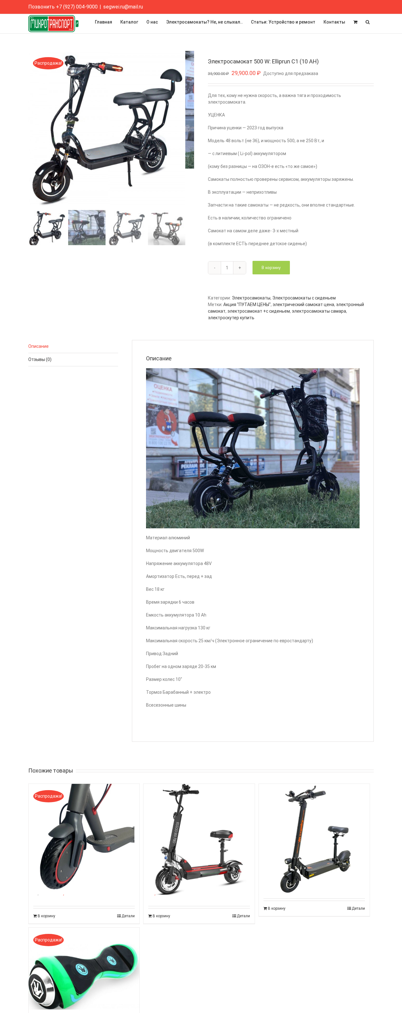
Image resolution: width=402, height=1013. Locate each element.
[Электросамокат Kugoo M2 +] (314, 825)
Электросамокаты (251, 297)
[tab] (73, 346)
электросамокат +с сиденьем (258, 311)
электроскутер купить (231, 317)
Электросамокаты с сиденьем (304, 297)
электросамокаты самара (319, 311)
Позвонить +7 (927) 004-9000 (63, 7)
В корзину (271, 267)
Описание (38, 346)
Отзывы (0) (40, 359)
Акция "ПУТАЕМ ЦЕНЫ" (247, 304)
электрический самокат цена (303, 304)
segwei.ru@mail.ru (123, 7)
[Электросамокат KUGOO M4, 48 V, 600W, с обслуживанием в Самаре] (199, 825)
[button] (367, 22)
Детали (128, 916)
